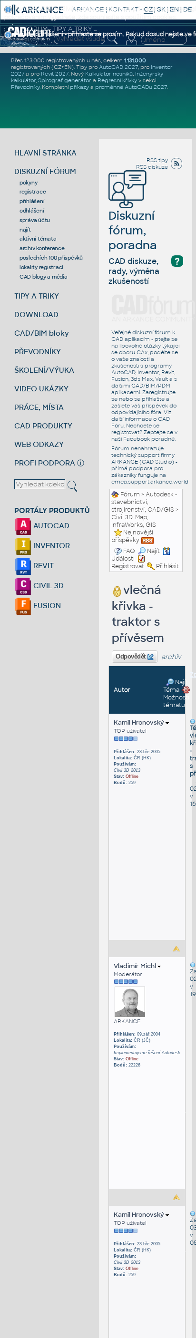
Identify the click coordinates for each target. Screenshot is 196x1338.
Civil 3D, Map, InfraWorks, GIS (133, 521)
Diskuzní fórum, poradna (132, 230)
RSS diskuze (152, 167)
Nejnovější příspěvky (132, 536)
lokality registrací (41, 267)
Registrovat (127, 566)
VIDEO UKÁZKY (41, 388)
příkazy (79, 87)
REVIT (42, 565)
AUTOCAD (50, 525)
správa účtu (35, 220)
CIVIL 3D (47, 585)
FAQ (129, 551)
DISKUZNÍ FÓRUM (45, 171)
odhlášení (32, 210)
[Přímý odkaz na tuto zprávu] (193, 721)
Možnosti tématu (176, 701)
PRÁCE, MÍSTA (39, 407)
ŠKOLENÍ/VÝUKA (44, 370)
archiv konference (42, 248)
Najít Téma (175, 686)
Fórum (130, 494)
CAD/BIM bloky (41, 333)
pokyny (29, 182)
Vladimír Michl (135, 966)
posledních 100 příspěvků (51, 257)
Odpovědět (130, 656)
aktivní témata (38, 238)
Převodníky (25, 87)
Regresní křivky (117, 80)
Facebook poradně (149, 439)
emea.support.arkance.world (149, 481)
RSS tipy (157, 160)
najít (25, 229)
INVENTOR (50, 545)
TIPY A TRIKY (36, 296)
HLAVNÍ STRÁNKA (45, 152)
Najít (153, 551)
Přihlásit (167, 566)
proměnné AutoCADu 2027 (131, 87)
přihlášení (32, 201)
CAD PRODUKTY (43, 425)
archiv (171, 657)
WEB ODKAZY (39, 444)
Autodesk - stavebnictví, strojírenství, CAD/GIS (144, 502)
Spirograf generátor (64, 80)
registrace (33, 191)
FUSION (46, 605)
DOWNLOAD (36, 314)
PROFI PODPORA (44, 462)
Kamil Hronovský (140, 722)
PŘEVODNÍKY (37, 351)
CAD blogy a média (44, 276)
